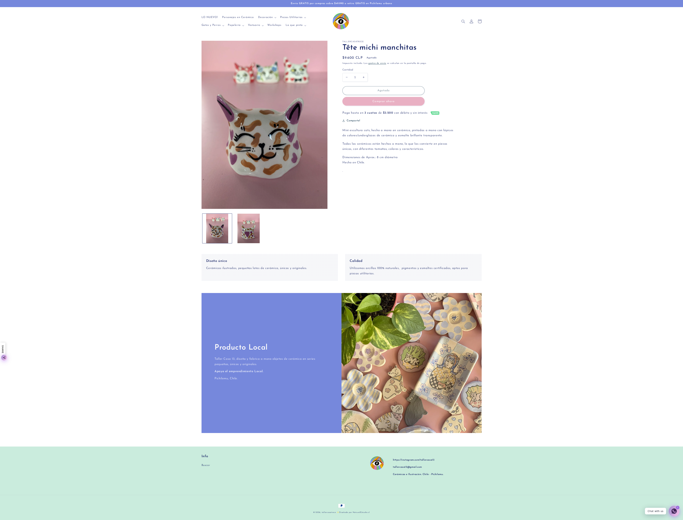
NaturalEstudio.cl (361, 512)
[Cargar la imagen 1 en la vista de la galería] (217, 228)
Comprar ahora (383, 101)
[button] (267, 18)
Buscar (206, 465)
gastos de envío (377, 63)
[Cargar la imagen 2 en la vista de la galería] (248, 228)
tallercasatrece (329, 512)
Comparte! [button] (353, 120)
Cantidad (347, 70)
